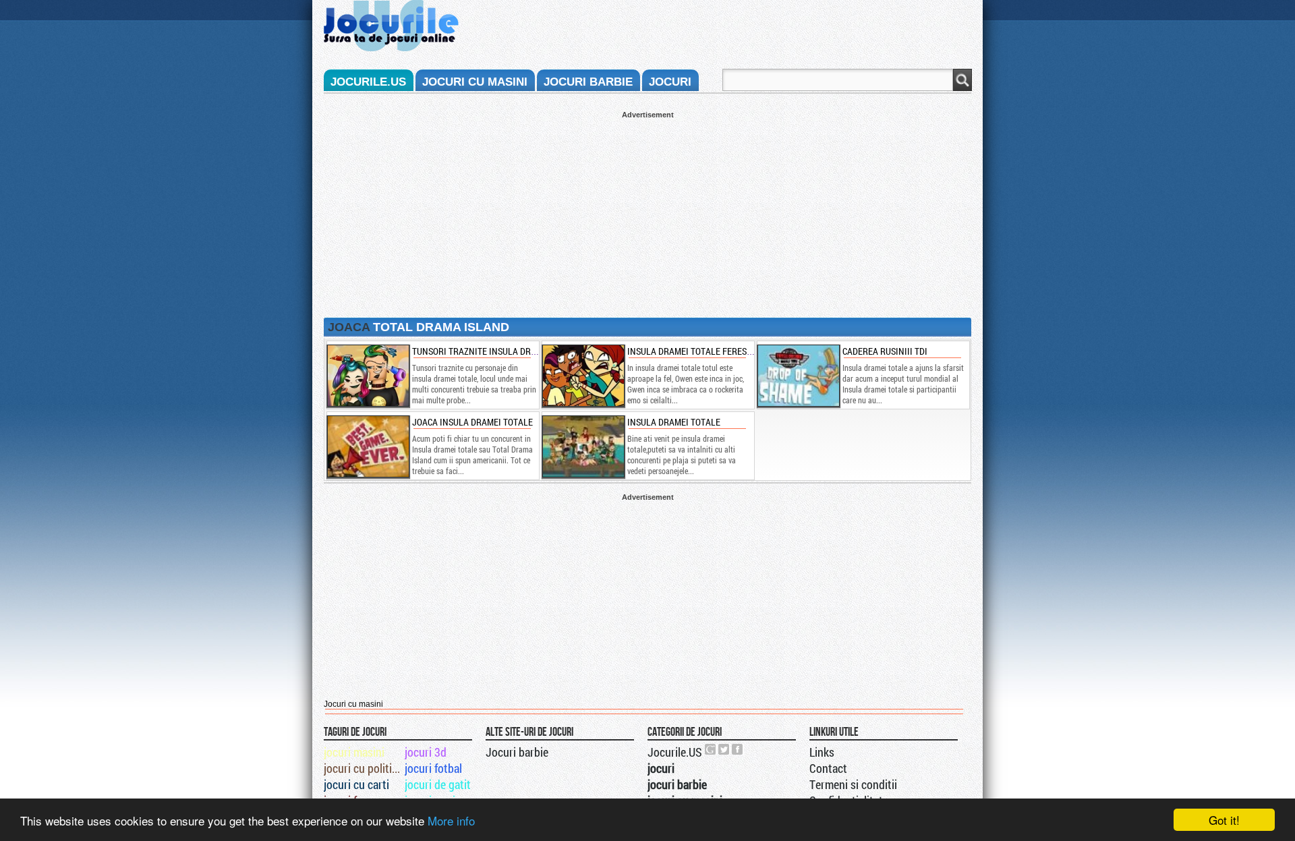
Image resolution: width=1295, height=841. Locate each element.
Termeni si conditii (853, 784)
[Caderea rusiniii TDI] (797, 376)
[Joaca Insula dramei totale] (367, 446)
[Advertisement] (647, 213)
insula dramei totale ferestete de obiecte (719, 351)
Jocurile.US (675, 752)
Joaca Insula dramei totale (472, 421)
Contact (828, 768)
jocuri (670, 82)
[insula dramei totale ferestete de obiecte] (582, 376)
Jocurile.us (368, 82)
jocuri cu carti (356, 784)
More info (451, 820)
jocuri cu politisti (363, 768)
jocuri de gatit (438, 784)
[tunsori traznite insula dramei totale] (367, 376)
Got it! (1224, 819)
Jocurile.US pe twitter (724, 749)
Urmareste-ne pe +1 (711, 749)
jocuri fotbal (433, 768)
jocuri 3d (426, 752)
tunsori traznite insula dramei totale (497, 351)
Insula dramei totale (673, 421)
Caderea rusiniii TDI (884, 351)
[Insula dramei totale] (582, 446)
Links (821, 752)
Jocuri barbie (517, 752)
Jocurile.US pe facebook (738, 749)
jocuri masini (354, 752)
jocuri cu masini (474, 82)
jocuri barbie (588, 82)
